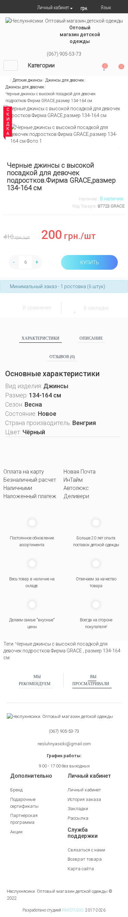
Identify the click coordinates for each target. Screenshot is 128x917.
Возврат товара (85, 859)
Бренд (16, 789)
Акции (16, 831)
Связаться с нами (86, 849)
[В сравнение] (15, 308)
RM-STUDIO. (73, 910)
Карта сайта (81, 868)
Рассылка (78, 818)
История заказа (84, 799)
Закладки (78, 808)
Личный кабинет (84, 789)
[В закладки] (76, 308)
